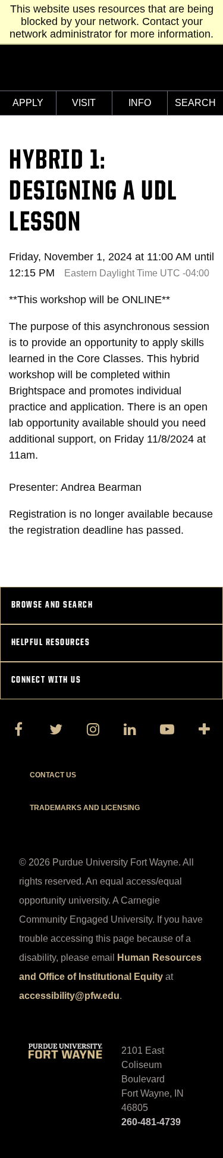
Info (139, 103)
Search (195, 103)
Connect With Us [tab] (46, 680)
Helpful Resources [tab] (50, 643)
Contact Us (53, 775)
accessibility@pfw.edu (69, 996)
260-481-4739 (151, 1122)
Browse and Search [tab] (52, 605)
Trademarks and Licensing (85, 808)
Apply (27, 103)
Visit (84, 103)
